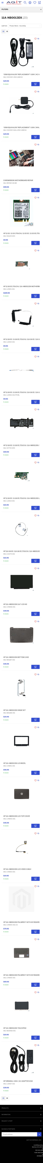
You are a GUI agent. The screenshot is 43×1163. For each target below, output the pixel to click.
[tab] (21, 1108)
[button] (36, 39)
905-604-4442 (39, 1150)
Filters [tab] (5, 9)
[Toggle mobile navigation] (2, 2)
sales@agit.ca (40, 1155)
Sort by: (4, 26)
